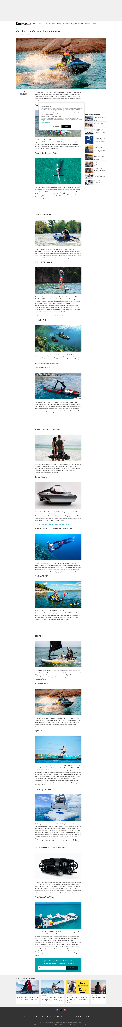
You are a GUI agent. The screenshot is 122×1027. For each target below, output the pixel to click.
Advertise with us (35, 1016)
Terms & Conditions (59, 1016)
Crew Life (40, 23)
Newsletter (88, 1016)
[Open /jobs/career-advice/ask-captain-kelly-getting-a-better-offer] (77, 987)
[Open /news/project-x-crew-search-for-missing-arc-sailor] (27, 987)
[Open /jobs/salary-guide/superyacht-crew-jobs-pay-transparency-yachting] (89, 121)
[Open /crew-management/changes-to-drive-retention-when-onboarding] (89, 184)
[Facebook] (21, 94)
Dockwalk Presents (67, 23)
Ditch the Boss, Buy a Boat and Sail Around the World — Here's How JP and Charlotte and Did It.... (52, 1000)
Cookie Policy (79, 1016)
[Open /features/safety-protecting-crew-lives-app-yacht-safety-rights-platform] (89, 143)
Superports (52, 23)
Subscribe (87, 23)
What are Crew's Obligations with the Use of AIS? (99, 164)
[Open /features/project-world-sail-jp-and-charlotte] (52, 987)
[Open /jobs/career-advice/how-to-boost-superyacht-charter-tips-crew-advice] (89, 127)
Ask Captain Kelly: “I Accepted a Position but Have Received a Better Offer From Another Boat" (77, 1000)
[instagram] (65, 1010)
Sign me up (72, 968)
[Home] (23, 23)
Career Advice (70, 995)
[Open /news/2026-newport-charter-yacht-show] (89, 172)
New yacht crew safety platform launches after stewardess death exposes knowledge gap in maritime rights (99, 139)
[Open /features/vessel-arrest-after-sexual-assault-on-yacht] (89, 160)
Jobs (46, 23)
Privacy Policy (70, 1016)
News (34, 23)
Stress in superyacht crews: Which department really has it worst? (99, 131)
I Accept (66, 126)
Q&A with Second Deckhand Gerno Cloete (99, 175)
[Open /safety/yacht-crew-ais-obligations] (89, 166)
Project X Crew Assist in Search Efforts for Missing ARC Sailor (27, 998)
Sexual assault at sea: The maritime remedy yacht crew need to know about (99, 157)
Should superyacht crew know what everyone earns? (99, 119)
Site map (96, 1016)
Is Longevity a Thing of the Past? (101, 998)
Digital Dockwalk (79, 23)
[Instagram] (26, 94)
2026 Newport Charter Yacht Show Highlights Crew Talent (99, 170)
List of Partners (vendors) (45, 122)
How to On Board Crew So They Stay (99, 181)
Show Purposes (56, 126)
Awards (59, 23)
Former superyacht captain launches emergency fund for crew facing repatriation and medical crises (99, 148)
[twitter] (61, 1010)
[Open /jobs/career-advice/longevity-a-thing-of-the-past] (102, 987)
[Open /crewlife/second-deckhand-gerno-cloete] (89, 178)
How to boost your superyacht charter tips (99, 124)
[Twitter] (23, 94)
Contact (26, 1016)
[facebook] (57, 1010)
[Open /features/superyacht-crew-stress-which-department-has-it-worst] (89, 134)
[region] (61, 116)
